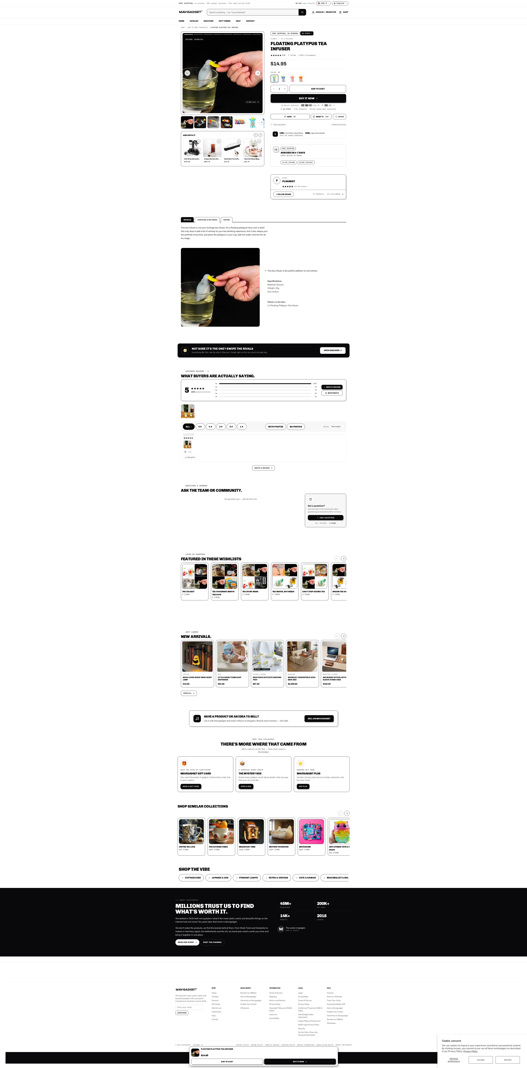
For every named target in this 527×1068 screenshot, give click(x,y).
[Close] (301, 481)
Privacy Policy (470, 1051)
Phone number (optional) (239, 513)
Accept (480, 1059)
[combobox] (233, 519)
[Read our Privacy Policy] (299, 533)
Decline (508, 1059)
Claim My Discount (263, 548)
